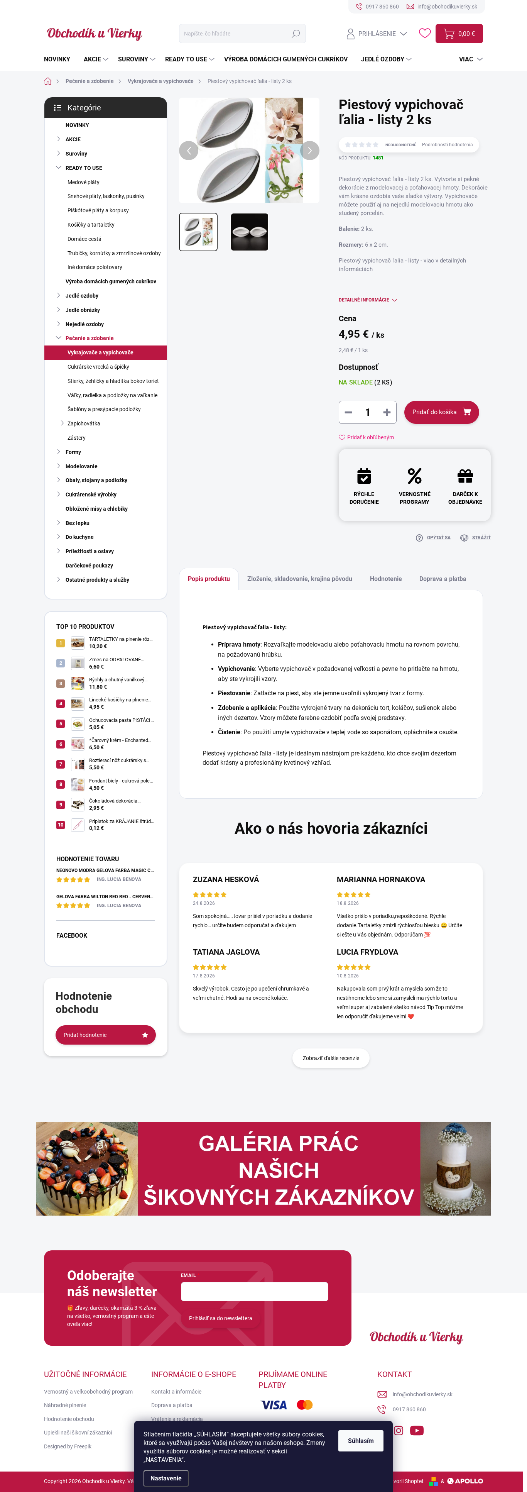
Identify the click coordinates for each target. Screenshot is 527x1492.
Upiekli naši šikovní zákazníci (78, 1432)
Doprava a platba (172, 1405)
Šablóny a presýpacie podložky (104, 409)
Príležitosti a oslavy (90, 551)
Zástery (77, 438)
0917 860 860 (409, 1409)
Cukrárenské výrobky (91, 494)
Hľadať (296, 33)
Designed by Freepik (67, 1446)
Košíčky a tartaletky (91, 225)
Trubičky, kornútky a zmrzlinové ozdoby (114, 253)
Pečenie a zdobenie (90, 338)
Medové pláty (84, 182)
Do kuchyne (80, 537)
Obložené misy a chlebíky (97, 509)
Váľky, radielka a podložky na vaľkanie (112, 395)
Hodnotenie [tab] (386, 579)
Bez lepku (78, 523)
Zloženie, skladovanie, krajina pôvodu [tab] (299, 579)
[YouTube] (417, 1429)
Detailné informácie (364, 300)
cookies (312, 1434)
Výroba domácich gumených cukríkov (111, 281)
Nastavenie (166, 1478)
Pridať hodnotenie (85, 1035)
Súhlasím (361, 1441)
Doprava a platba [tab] (442, 579)
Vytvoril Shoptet (404, 1481)
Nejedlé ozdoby (85, 324)
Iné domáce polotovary (95, 267)
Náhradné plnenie (65, 1405)
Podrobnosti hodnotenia (447, 144)
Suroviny (76, 154)
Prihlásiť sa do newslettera (220, 1318)
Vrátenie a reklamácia (177, 1419)
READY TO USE (84, 168)
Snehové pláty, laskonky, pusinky (106, 196)
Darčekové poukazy (89, 565)
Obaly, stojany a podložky (96, 480)
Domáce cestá (84, 239)
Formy (73, 452)
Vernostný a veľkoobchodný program (88, 1392)
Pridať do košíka (434, 412)
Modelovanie (82, 466)
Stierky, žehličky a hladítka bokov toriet (113, 381)
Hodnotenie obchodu (69, 1419)
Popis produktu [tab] (209, 579)
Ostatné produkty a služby (97, 580)
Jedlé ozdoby (82, 296)
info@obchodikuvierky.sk (423, 1394)
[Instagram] (398, 1429)
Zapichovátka (84, 423)
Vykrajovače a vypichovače (100, 352)
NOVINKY (77, 125)
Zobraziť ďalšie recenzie (331, 1058)
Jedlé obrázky (83, 310)
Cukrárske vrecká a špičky (98, 367)
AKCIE (73, 139)
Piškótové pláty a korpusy (98, 210)
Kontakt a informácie (176, 1392)
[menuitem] (60, 59)
